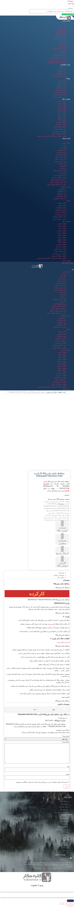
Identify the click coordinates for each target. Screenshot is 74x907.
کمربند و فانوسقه (60, 87)
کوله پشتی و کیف (60, 34)
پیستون (50, 624)
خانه (64, 392)
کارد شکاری (62, 41)
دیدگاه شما (65, 742)
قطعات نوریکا (62, 111)
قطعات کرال (62, 104)
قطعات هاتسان (61, 122)
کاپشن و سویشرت (60, 92)
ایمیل (67, 774)
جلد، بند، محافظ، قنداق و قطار (56, 62)
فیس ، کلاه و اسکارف (59, 94)
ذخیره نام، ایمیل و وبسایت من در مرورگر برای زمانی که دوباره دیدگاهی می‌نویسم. (42, 782)
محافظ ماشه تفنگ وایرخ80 (53, 520)
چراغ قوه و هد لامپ (60, 53)
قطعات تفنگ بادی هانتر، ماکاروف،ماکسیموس (51, 136)
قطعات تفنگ (66, 99)
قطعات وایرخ (62, 108)
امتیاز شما (65, 736)
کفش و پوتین (62, 83)
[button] (73, 6)
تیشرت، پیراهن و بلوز (59, 97)
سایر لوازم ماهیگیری (59, 76)
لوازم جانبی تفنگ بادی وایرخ (56, 517)
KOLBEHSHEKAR (50, 506)
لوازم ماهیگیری (65, 64)
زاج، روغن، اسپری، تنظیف (58, 60)
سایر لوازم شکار (61, 32)
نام (68, 766)
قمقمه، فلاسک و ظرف (59, 55)
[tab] (35, 573)
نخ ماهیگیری (62, 67)
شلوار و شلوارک (61, 85)
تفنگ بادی (63, 25)
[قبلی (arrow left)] (72, 906)
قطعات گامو (62, 101)
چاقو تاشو (63, 44)
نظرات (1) (61, 577)
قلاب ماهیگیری (61, 74)
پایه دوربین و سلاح (60, 37)
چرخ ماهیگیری (61, 69)
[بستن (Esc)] (72, 904)
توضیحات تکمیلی (58, 575)
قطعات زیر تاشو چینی (59, 131)
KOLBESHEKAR (63, 506)
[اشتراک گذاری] (68, 904)
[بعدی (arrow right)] (68, 906)
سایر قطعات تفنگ (60, 129)
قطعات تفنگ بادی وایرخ (54, 392)
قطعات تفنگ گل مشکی (58, 134)
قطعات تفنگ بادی (54, 513)
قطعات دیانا (62, 106)
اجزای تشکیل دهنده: (63, 642)
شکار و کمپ (66, 21)
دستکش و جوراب (60, 90)
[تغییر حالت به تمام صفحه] (65, 904)
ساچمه (64, 23)
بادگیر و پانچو (62, 81)
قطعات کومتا (62, 113)
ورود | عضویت (37, 885)
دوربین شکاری (61, 30)
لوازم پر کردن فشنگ (59, 48)
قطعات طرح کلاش (60, 127)
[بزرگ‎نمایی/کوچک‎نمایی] (61, 904)
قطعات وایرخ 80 (64, 515)
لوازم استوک (66, 138)
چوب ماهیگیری (61, 71)
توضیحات (61, 573)
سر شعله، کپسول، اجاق (58, 58)
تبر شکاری (63, 46)
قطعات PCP (62, 120)
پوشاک (68, 78)
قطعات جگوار (61, 117)
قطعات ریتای (62, 115)
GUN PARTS (51, 504)
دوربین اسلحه (62, 28)
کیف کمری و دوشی (60, 39)
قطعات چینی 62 (61, 124)
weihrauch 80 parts (50, 508)
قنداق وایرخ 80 (53, 515)
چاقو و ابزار (62, 51)
